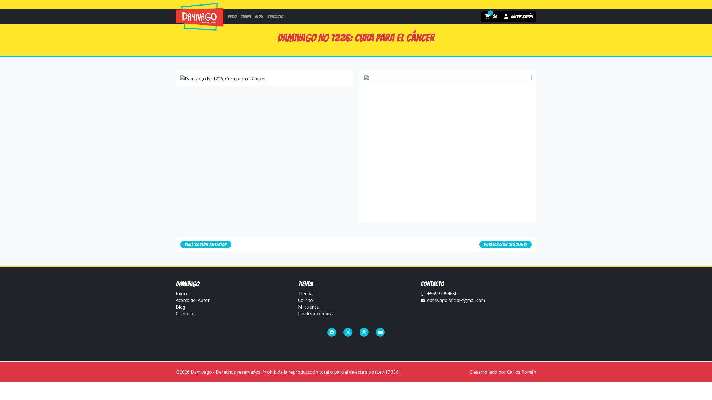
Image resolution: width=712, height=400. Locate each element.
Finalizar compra (315, 314)
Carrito (305, 300)
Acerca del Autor (193, 300)
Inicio (181, 294)
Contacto (185, 314)
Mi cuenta (308, 307)
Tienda (305, 294)
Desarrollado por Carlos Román (503, 372)
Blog (181, 307)
